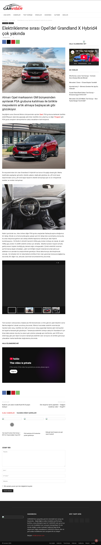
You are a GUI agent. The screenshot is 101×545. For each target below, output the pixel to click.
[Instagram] (77, 520)
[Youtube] (87, 520)
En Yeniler (12, 20)
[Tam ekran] (96, 63)
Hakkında (47, 15)
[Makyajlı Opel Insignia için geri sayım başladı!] (55, 424)
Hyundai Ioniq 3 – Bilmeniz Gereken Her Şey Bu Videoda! (83, 87)
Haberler (16, 15)
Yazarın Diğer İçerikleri (26, 413)
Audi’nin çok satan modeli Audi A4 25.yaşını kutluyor (16, 406)
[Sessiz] (93, 63)
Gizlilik (65, 15)
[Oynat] (72, 63)
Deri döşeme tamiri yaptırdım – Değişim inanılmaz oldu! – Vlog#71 (52, 406)
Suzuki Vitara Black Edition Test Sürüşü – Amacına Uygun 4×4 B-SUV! (82, 93)
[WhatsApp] (18, 42)
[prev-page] (32, 439)
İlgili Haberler (8, 413)
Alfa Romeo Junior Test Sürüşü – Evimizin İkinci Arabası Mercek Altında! (82, 77)
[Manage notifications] (96, 540)
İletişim (57, 15)
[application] (84, 57)
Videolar (38, 15)
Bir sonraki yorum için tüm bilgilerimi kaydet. (18, 486)
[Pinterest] (13, 42)
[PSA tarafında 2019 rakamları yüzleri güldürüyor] (33, 425)
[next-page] (35, 439)
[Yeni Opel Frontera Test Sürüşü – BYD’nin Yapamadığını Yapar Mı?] (12, 424)
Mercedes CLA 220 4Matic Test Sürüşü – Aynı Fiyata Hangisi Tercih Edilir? (83, 100)
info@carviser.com (38, 535)
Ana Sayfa (7, 15)
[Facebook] (4, 42)
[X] (9, 42)
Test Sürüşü (27, 15)
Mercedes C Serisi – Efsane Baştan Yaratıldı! (83, 82)
